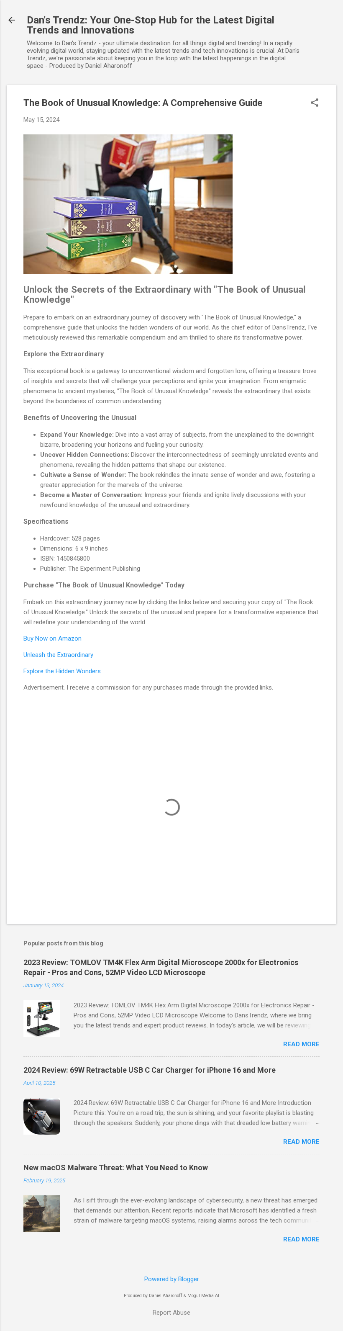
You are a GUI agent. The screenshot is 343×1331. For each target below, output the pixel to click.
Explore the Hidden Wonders (62, 671)
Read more (301, 1044)
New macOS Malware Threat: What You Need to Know (115, 1167)
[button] (315, 103)
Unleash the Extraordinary (58, 655)
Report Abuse (171, 1312)
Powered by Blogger (171, 1279)
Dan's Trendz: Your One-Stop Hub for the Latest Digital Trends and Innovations (150, 25)
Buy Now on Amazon (52, 638)
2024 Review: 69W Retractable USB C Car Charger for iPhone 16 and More (149, 1070)
